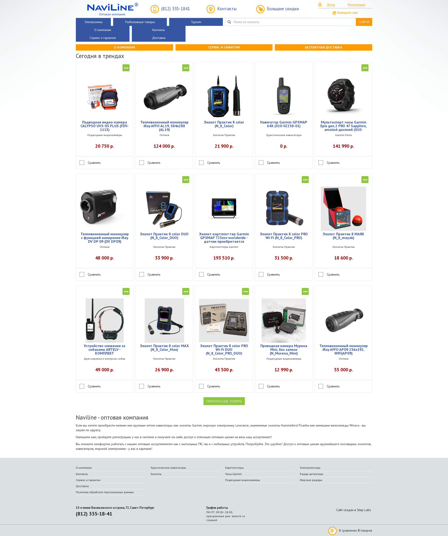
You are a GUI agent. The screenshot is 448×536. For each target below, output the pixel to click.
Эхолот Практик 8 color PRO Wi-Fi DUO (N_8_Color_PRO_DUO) (224, 349)
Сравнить (94, 162)
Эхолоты (155, 474)
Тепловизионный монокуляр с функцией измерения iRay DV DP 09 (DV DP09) (104, 238)
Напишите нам (347, 12)
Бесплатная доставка (323, 47)
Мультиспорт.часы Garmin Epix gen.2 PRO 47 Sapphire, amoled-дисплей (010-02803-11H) (343, 126)
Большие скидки (283, 8)
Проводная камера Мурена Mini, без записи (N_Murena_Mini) (283, 349)
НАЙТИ (364, 22)
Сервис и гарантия (103, 38)
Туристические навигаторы (168, 467)
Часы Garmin (233, 474)
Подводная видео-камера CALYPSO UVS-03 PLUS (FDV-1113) (104, 126)
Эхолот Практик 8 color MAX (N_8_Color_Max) (164, 348)
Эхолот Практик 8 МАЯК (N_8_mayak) (343, 236)
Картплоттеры (234, 467)
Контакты (227, 8)
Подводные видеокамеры (242, 480)
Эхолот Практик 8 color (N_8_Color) (224, 124)
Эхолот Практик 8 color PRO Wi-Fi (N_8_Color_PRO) (284, 236)
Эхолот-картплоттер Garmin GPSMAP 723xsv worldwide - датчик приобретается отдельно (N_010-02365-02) (224, 238)
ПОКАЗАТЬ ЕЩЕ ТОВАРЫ (224, 401)
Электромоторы (310, 467)
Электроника (93, 22)
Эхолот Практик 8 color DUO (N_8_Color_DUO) (164, 236)
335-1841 (175, 8)
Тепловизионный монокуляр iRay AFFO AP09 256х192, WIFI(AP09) (343, 349)
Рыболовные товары (140, 22)
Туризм (196, 22)
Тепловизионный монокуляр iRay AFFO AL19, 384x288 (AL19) (164, 126)
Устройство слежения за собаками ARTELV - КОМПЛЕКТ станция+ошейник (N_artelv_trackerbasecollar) (104, 349)
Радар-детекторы (311, 474)
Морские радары (311, 480)
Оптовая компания (112, 14)
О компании (102, 30)
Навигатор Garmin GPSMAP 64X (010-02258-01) (283, 124)
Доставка (158, 38)
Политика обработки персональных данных (105, 492)
